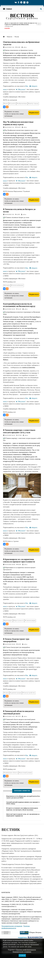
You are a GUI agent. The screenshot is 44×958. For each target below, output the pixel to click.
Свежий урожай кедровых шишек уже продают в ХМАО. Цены (22, 803)
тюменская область (11, 773)
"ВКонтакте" (22, 89)
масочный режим (26, 773)
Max (26, 86)
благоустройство (29, 693)
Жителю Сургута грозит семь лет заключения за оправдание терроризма (22, 815)
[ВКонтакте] (4, 107)
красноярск (8, 620)
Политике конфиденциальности (26, 950)
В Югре (7, 28)
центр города (33, 103)
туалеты (13, 103)
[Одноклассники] (7, 107)
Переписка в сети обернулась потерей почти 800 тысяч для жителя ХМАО (23, 797)
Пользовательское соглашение (12, 926)
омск (6, 103)
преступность (19, 620)
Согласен (22, 955)
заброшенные (22, 103)
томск (7, 693)
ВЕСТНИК (22, 16)
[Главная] (4, 37)
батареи (7, 285)
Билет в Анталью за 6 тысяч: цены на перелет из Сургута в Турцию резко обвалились (21, 23)
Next (40, 24)
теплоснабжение (17, 285)
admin (25, 47)
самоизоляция (30, 620)
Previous (38, 24)
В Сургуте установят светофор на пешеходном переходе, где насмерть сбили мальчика (22, 809)
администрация (16, 693)
